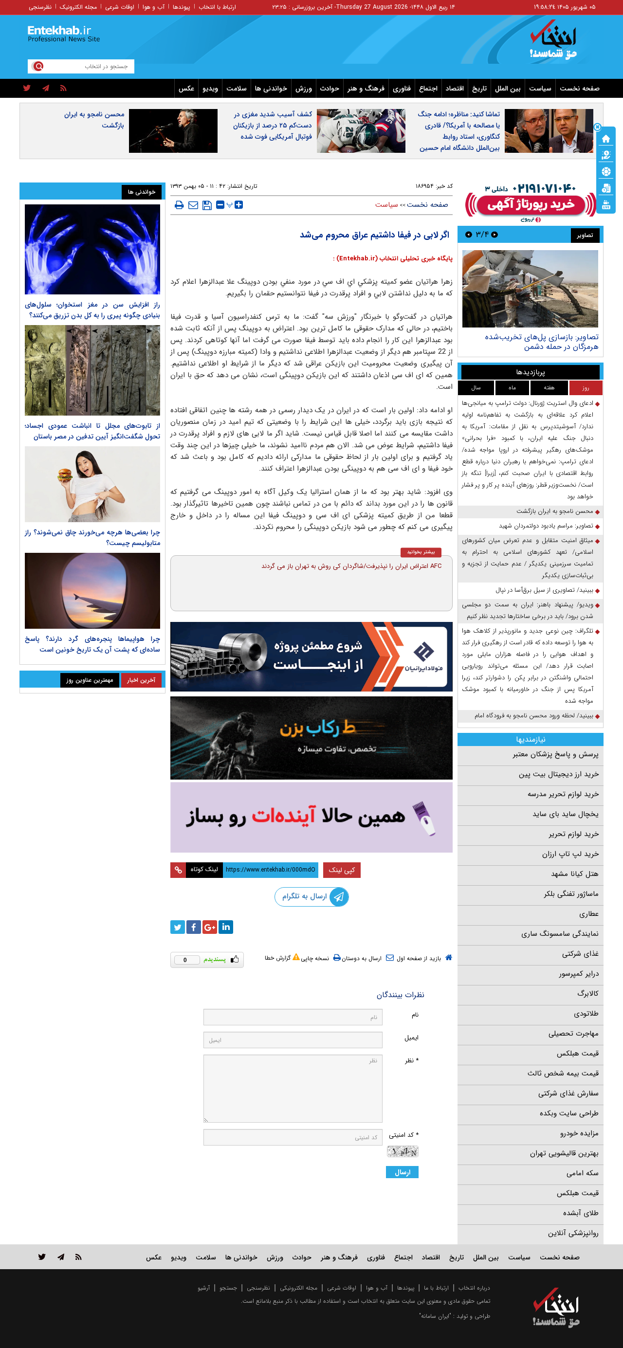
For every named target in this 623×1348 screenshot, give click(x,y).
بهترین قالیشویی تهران (564, 1153)
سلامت (236, 88)
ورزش (303, 88)
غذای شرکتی (580, 954)
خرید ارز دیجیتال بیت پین (559, 774)
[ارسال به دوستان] (193, 205)
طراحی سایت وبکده (569, 1113)
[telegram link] (61, 1256)
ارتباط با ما (436, 1288)
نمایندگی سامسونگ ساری (560, 934)
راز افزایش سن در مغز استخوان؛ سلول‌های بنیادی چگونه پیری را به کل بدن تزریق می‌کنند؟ (92, 310)
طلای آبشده (581, 1213)
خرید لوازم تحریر (574, 834)
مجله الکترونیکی (298, 1288)
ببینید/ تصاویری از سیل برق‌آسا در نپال (544, 590)
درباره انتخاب (474, 1288)
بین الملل (508, 88)
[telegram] (46, 88)
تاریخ (479, 88)
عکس (186, 88)
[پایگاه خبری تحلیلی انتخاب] (561, 44)
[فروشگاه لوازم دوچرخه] (311, 738)
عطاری (589, 914)
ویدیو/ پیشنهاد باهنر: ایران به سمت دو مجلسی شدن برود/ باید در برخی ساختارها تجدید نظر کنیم (527, 610)
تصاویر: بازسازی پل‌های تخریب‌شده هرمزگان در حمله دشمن (542, 342)
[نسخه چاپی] (179, 205)
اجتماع (428, 88)
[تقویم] (606, 187)
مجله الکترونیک (78, 7)
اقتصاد (455, 88)
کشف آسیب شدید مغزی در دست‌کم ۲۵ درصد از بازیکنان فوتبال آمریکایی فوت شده (272, 125)
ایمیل (411, 1038)
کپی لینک (342, 870)
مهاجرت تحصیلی (574, 1033)
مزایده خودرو (579, 1133)
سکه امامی (583, 1173)
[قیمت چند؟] (606, 154)
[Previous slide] (494, 234)
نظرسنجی (40, 7)
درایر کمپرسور (579, 974)
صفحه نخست (580, 88)
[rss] (63, 88)
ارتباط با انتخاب (217, 7)
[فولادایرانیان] (311, 657)
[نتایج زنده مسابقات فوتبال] (606, 204)
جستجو (228, 1288)
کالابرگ (588, 994)
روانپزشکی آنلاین (573, 1233)
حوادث (329, 88)
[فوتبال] (606, 171)
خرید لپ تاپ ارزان (570, 854)
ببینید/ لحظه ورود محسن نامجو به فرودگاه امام (534, 715)
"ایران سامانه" (435, 1316)
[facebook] (193, 927)
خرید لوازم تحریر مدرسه (563, 794)
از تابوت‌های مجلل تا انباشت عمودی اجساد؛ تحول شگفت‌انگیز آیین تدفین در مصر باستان (92, 431)
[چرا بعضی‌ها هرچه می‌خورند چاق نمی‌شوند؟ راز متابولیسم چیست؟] (92, 484)
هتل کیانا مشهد (575, 874)
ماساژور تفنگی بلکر (571, 894)
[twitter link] (42, 1256)
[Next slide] (468, 234)
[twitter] (27, 88)
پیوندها (181, 7)
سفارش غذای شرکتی (568, 1093)
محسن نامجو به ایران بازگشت (94, 120)
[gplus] (209, 927)
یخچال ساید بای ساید (565, 814)
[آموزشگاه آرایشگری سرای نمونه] (311, 817)
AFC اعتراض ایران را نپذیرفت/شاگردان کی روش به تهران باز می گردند (351, 566)
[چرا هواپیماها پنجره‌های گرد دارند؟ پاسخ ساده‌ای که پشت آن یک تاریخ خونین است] (92, 591)
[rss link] (78, 1256)
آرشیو (204, 1288)
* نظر (412, 1061)
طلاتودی (586, 1014)
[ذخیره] (207, 205)
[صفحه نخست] (606, 137)
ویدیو (210, 88)
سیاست (540, 88)
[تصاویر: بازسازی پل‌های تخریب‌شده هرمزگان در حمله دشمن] (530, 289)
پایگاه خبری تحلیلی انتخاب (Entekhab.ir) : (393, 259)
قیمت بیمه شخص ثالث (563, 1073)
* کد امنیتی (404, 1135)
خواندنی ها (271, 88)
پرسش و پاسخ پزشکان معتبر (556, 754)
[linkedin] (226, 927)
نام (415, 1015)
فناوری (402, 88)
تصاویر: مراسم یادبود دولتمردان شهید (546, 526)
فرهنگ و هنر (366, 88)
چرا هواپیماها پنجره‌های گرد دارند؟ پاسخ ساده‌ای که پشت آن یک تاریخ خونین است (92, 644)
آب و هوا (154, 7)
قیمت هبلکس (578, 1053)
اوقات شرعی (119, 7)
